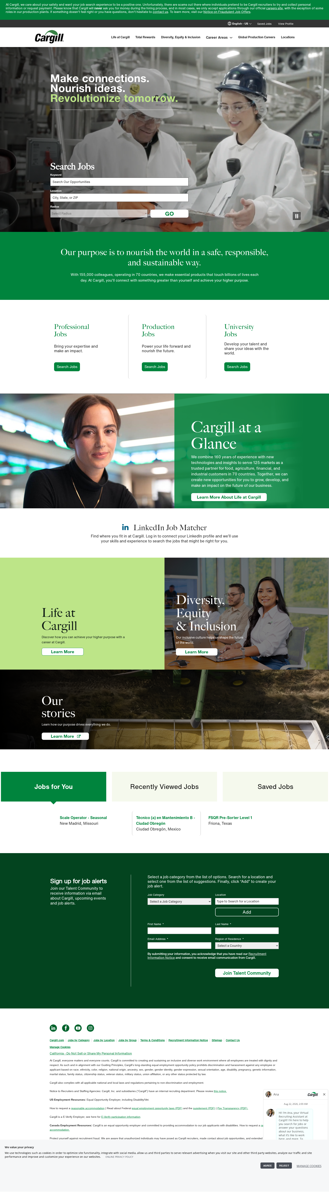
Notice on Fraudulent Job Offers (226, 12)
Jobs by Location (104, 1040)
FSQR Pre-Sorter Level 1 (230, 817)
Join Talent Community (247, 973)
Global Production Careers (256, 37)
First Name (156, 924)
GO (169, 213)
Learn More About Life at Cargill (229, 497)
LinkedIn (53, 1028)
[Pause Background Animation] (296, 216)
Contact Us (233, 1040)
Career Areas (217, 37)
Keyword (55, 174)
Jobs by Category (79, 1040)
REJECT (284, 1165)
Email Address (158, 939)
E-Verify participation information (120, 1116)
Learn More (67, 651)
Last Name (223, 924)
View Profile (285, 24)
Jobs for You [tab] (53, 786)
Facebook (65, 1028)
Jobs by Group (127, 1040)
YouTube (78, 1028)
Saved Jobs (264, 24)
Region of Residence (229, 939)
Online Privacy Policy (119, 1156)
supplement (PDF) (204, 1108)
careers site (274, 8)
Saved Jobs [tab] (275, 786)
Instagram (90, 1028)
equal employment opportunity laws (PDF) (157, 1108)
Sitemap (217, 1040)
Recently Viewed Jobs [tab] (164, 786)
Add (247, 912)
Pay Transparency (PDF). (232, 1108)
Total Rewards (145, 37)
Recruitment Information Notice (188, 1040)
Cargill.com (57, 1040)
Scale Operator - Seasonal (83, 817)
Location (55, 190)
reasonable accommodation (88, 1108)
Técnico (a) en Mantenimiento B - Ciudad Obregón (165, 820)
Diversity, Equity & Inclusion (180, 37)
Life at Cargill (120, 37)
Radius (54, 206)
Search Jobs (68, 366)
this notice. (220, 1091)
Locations (288, 37)
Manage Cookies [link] (60, 1047)
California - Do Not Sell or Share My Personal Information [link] (91, 1053)
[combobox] (119, 197)
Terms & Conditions (152, 1040)
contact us (160, 12)
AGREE (267, 1165)
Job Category (156, 895)
